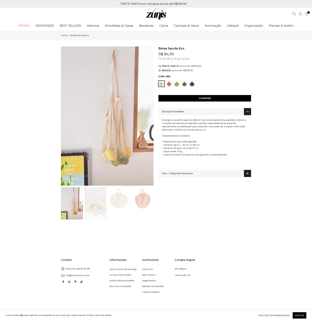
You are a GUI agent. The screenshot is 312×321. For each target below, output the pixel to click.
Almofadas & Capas (119, 25)
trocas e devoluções (120, 275)
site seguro (180, 268)
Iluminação (213, 25)
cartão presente (150, 292)
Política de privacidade (273, 315)
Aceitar (299, 315)
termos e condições (120, 286)
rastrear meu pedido (153, 286)
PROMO (24, 25)
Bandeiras (146, 25)
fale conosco (149, 275)
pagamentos (149, 280)
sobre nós (147, 269)
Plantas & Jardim (281, 25)
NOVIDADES (45, 25)
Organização (253, 25)
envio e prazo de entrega (123, 269)
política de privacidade (122, 280)
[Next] (148, 116)
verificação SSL (183, 275)
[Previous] (66, 116)
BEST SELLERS (70, 25)
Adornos (93, 25)
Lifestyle (233, 25)
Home (64, 35)
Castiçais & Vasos (186, 25)
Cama (163, 25)
